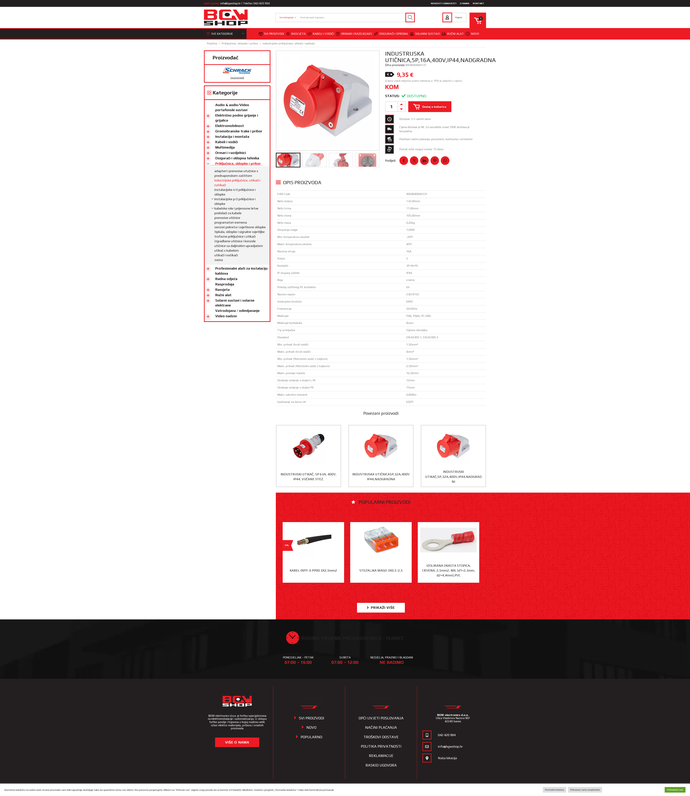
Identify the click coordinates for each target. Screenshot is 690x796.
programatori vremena (230, 222)
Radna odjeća (226, 279)
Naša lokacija (447, 758)
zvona (218, 260)
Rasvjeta (298, 33)
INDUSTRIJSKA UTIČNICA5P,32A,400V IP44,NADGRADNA (381, 476)
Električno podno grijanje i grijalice (236, 117)
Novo (475, 33)
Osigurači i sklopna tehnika (237, 158)
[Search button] (410, 17)
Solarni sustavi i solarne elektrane (234, 302)
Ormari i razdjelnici (356, 33)
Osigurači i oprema (393, 33)
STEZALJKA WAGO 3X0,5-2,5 (381, 570)
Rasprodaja (224, 284)
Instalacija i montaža (232, 136)
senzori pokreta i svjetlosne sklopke (240, 227)
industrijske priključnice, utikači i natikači (289, 43)
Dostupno (416, 96)
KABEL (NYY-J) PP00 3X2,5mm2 (313, 570)
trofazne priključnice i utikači (235, 236)
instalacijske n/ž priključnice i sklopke (235, 192)
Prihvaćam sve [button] (675, 789)
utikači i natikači (226, 255)
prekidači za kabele (228, 213)
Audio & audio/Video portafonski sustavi (232, 107)
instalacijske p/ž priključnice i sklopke (235, 201)
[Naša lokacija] (426, 758)
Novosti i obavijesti (443, 3)
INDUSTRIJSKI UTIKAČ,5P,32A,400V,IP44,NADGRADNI (453, 476)
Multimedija (225, 147)
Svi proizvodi (274, 33)
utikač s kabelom (226, 250)
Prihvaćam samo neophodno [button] (585, 789)
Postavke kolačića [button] (554, 789)
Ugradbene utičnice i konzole (235, 241)
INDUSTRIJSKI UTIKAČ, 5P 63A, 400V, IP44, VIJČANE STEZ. (308, 476)
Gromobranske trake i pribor (238, 131)
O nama (464, 3)
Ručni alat (455, 33)
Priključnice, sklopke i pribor (240, 43)
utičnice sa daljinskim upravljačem (238, 246)
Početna (212, 43)
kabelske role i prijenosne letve (236, 208)
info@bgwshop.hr (230, 3)
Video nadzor (226, 316)
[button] (381, 607)
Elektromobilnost (229, 126)
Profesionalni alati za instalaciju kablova (241, 270)
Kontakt (478, 3)
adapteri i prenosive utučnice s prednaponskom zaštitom (236, 173)
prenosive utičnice (227, 218)
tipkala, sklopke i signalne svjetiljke (239, 232)
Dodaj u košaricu (434, 106)
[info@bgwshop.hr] (426, 746)
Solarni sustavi (427, 33)
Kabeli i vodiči (323, 33)
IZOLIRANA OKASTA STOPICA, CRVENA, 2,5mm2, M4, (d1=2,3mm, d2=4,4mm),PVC (448, 570)
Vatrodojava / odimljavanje (237, 311)
